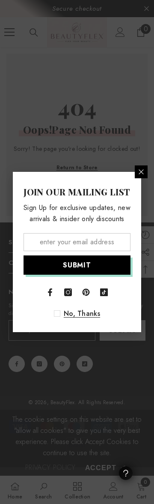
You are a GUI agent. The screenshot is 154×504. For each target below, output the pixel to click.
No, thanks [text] (82, 313)
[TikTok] (104, 292)
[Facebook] (50, 292)
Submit (77, 265)
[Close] (141, 171)
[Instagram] (68, 292)
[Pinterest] (86, 292)
